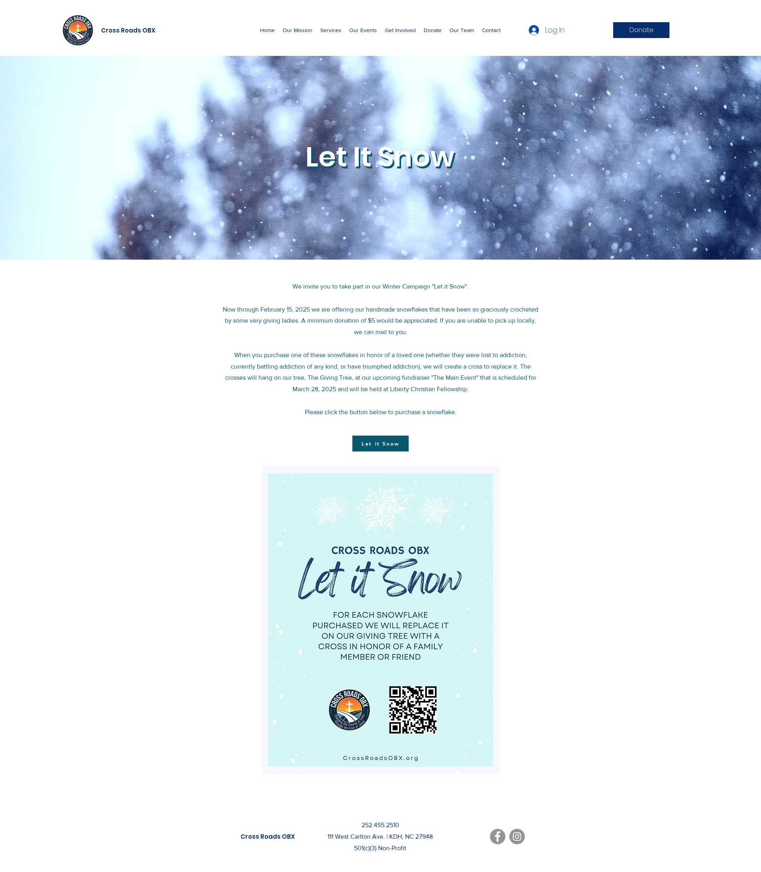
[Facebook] (497, 836)
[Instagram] (517, 836)
